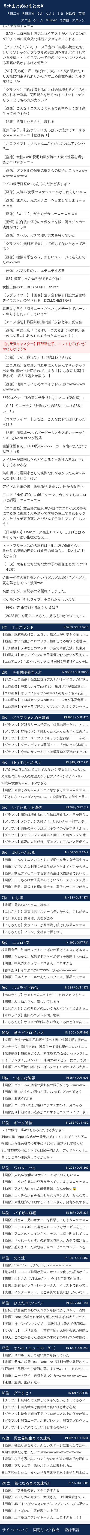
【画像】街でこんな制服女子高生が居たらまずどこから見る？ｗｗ (45, 866)
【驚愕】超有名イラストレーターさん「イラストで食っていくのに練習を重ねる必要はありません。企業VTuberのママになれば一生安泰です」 (45, 1285)
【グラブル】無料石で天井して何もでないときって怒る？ (43, 1400)
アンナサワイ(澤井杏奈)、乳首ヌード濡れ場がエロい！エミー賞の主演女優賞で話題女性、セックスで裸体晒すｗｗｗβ (45, 1047)
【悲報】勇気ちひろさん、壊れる (25, 905)
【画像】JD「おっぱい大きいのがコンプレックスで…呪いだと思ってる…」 (45, 1504)
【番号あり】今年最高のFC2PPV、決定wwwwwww (39, 970)
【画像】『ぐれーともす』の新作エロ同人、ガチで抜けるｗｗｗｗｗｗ (45, 1240)
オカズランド (23, 627)
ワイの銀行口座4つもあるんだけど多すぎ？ (33, 1130)
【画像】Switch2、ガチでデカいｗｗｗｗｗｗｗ (36, 1265)
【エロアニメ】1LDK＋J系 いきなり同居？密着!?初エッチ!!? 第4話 (45, 661)
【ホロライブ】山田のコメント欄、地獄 (30, 1015)
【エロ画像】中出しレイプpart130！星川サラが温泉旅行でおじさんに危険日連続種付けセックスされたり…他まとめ (45, 686)
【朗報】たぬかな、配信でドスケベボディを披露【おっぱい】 (45, 956)
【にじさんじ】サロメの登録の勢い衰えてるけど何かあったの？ (45, 1022)
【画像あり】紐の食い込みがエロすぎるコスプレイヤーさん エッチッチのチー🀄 (45, 1112)
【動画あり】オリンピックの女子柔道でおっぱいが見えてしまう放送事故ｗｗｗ (45, 655)
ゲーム (38, 20)
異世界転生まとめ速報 (32, 1438)
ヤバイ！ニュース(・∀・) (35, 1348)
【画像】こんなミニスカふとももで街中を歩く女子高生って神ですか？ (45, 859)
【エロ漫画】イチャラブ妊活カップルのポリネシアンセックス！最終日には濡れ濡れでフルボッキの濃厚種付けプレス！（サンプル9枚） (45, 706)
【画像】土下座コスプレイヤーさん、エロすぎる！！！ (41, 1517)
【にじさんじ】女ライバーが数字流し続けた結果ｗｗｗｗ (43, 925)
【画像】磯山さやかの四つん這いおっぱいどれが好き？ (41, 1092)
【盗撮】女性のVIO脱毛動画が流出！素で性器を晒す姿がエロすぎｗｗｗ (45, 1040)
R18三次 (28, 13)
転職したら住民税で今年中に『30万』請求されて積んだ (42, 1143)
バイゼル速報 (25, 1212)
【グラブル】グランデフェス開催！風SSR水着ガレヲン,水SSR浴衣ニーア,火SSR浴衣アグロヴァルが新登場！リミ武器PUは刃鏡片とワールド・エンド (45, 835)
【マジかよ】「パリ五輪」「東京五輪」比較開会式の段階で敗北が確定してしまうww (45, 1330)
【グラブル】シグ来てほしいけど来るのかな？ (35, 1427)
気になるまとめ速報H (33, 1483)
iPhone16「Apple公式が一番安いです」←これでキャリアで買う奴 (45, 1136)
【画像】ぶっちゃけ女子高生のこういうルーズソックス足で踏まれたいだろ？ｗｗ (45, 880)
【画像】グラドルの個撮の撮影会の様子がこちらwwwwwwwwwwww (45, 1085)
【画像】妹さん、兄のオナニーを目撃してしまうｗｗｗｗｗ (45, 1220)
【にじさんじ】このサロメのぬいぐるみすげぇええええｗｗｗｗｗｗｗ (45, 1008)
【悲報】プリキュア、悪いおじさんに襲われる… (36, 1465)
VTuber (51, 20)
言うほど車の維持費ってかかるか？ (27, 1157)
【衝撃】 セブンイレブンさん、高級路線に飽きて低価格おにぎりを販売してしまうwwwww (45, 1323)
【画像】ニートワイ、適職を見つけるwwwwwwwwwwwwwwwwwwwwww (45, 1375)
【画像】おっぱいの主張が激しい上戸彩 (30, 1511)
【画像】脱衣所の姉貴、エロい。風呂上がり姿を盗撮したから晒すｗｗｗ (45, 634)
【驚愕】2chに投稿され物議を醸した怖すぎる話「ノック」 (44, 1317)
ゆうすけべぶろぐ (27, 762)
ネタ (60, 13)
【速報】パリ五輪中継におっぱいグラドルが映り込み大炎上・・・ (45, 1067)
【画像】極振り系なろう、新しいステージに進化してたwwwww (45, 1445)
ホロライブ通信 (25, 987)
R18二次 (13, 13)
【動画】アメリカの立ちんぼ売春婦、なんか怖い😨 (38, 1188)
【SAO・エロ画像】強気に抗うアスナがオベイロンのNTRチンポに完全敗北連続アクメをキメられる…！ (45, 679)
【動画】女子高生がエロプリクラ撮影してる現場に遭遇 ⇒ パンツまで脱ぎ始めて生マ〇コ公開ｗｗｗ (45, 641)
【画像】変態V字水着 (17, 1098)
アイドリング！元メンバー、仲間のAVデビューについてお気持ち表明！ (45, 1060)
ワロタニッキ (25, 1167)
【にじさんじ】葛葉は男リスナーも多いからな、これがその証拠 (45, 911)
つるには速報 (24, 1077)
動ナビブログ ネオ (29, 1032)
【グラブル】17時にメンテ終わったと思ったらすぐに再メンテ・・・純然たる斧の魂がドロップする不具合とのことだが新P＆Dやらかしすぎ (45, 731)
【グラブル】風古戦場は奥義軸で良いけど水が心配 (38, 1407)
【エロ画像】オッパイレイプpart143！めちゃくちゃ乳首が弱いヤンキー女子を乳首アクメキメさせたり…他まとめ (45, 693)
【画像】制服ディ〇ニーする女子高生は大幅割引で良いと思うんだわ (45, 873)
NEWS (71, 13)
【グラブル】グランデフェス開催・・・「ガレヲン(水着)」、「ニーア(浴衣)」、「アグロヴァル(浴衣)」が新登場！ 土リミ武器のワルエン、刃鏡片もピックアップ (45, 745)
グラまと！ (23, 1393)
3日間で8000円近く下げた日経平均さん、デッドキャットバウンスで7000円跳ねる (45, 1150)
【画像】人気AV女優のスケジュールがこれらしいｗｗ (40, 1175)
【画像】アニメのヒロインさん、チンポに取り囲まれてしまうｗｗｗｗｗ (45, 1233)
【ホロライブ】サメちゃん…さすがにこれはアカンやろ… (42, 995)
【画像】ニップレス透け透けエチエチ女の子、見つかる (41, 1105)
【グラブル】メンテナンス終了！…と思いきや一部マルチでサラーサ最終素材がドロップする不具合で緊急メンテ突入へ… (45, 821)
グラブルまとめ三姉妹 (30, 717)
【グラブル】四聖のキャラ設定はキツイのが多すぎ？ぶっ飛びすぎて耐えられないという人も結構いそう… (45, 828)
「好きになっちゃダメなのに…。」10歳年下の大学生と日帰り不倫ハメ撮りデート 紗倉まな (45, 797)
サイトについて (15, 1529)
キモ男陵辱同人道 (27, 672)
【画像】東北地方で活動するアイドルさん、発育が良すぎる (45, 1202)
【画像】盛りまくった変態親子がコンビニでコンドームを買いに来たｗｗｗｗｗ (45, 1247)
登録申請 (71, 1529)
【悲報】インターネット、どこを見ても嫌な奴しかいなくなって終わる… (45, 1292)
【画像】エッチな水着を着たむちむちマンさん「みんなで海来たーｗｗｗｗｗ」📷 (45, 1195)
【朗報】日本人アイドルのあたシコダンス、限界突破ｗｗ (43, 977)
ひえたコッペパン (28, 1303)
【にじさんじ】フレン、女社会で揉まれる (32, 932)
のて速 (19, 1258)
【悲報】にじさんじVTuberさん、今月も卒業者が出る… (41, 1278)
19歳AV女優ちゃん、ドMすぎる (24, 783)
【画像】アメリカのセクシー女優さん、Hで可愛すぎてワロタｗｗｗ (45, 1497)
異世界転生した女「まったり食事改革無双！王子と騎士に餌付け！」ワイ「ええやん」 (45, 1472)
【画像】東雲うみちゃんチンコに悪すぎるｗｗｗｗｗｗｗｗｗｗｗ (45, 790)
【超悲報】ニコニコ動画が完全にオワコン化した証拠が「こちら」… (45, 1272)
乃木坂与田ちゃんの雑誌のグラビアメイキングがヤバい (41, 776)
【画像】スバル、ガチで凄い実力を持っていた (35, 1355)
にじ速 (17, 897)
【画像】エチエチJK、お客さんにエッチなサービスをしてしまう (45, 1227)
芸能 (81, 13)
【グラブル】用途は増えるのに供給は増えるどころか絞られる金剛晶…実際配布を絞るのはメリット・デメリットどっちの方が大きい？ (45, 814)
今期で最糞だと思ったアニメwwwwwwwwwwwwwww (41, 1452)
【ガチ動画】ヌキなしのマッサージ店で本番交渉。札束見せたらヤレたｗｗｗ (45, 648)
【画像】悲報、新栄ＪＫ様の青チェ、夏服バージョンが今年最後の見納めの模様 (45, 887)
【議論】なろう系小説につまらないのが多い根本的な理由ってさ (45, 1459)
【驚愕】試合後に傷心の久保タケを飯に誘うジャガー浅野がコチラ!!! (45, 1310)
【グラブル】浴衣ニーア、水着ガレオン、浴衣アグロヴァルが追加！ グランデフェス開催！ (45, 1420)
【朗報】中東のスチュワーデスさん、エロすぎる (36, 963)
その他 (64, 20)
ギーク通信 (23, 1122)
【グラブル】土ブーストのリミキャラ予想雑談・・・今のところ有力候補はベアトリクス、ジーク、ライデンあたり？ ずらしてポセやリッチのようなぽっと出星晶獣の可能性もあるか (45, 738)
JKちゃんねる (23, 852)
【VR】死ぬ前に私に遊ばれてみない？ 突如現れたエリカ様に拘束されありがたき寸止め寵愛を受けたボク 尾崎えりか (45, 769)
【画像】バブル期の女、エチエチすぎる (30, 1490)
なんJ (50, 13)
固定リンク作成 (46, 1529)
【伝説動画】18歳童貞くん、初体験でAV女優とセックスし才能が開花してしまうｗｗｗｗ (45, 1053)
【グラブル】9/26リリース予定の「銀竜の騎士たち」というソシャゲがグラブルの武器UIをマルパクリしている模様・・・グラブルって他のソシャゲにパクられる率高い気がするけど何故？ (45, 724)
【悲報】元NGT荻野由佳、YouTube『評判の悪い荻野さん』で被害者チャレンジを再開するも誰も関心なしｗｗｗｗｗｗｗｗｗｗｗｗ (45, 1362)
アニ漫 (26, 20)
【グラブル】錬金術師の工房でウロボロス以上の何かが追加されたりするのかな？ (45, 1414)
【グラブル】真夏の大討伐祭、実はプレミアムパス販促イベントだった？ (45, 842)
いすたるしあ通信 (27, 807)
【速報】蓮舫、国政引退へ (20, 1382)
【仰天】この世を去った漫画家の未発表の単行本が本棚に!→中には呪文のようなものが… (45, 1337)
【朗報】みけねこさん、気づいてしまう (30, 1001)
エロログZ (20, 942)
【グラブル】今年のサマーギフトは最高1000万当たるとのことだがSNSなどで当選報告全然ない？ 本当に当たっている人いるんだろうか (45, 752)
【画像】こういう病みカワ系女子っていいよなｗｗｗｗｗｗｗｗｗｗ (45, 1181)
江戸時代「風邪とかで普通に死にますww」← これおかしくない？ (45, 1369)
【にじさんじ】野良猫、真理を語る (27, 918)
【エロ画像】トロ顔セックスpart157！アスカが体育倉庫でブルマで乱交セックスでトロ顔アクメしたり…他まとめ (45, 700)
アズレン (78, 20)
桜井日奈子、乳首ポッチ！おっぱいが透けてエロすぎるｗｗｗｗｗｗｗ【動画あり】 (45, 950)
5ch (40, 13)
